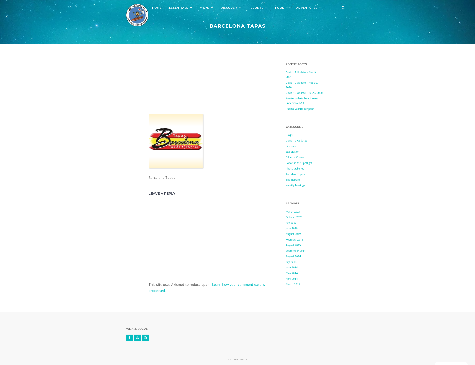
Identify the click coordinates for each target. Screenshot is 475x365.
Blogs (289, 135)
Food (280, 7)
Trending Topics (295, 174)
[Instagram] (145, 338)
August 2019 (293, 234)
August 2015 (293, 245)
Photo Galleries (295, 168)
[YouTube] (137, 338)
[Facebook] (129, 338)
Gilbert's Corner (295, 157)
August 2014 (293, 256)
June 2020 (292, 228)
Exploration (292, 151)
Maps (204, 7)
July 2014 (291, 262)
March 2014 (293, 284)
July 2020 (291, 222)
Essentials (178, 7)
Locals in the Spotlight (299, 163)
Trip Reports (293, 179)
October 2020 (294, 217)
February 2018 (294, 239)
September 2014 (296, 250)
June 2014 (292, 267)
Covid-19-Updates (296, 140)
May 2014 (292, 273)
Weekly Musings (295, 185)
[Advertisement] (213, 86)
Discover (229, 7)
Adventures (307, 7)
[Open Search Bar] (343, 8)
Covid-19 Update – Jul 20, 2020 (304, 93)
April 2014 (292, 278)
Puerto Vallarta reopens (300, 109)
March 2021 (293, 211)
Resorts (256, 7)
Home (157, 7)
